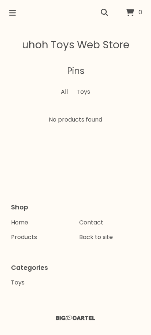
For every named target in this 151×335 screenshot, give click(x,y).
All (64, 92)
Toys (83, 92)
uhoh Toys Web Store (75, 45)
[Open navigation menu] (12, 12)
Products (24, 237)
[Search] (104, 13)
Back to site (96, 237)
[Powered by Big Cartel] (75, 318)
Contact (91, 222)
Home (19, 222)
